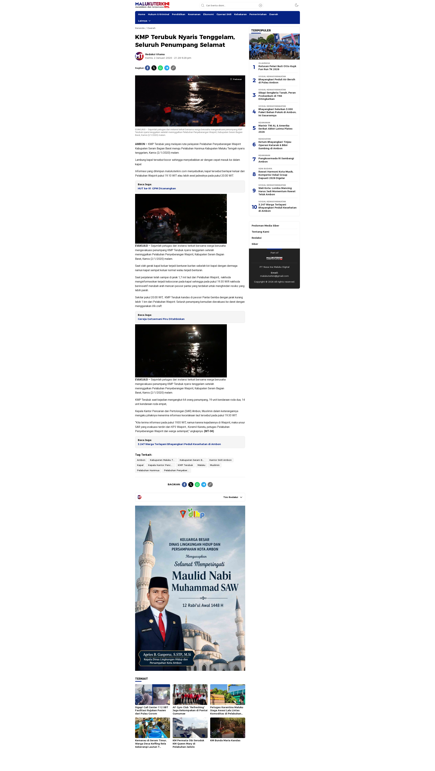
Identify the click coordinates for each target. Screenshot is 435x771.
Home (141, 14)
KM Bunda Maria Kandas (225, 740)
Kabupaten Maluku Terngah (163, 460)
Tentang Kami (260, 231)
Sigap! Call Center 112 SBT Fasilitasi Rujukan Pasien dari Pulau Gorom (151, 710)
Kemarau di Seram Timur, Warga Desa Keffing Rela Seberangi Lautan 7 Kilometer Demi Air (151, 745)
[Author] (139, 56)
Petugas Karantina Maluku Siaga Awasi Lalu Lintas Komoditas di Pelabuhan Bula (226, 712)
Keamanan (194, 14)
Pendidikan (178, 14)
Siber (255, 244)
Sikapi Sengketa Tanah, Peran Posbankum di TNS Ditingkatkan (277, 95)
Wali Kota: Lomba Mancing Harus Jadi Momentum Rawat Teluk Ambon (276, 191)
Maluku (201, 465)
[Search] (260, 5)
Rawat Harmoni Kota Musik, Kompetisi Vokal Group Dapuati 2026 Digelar (275, 174)
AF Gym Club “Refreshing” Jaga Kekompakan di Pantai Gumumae (190, 710)
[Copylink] (173, 67)
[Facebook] (147, 67)
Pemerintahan (258, 14)
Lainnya (142, 20)
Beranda (140, 28)
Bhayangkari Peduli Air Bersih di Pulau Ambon (276, 81)
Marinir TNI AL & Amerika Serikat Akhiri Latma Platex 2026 (275, 128)
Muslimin (215, 465)
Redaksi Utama (155, 54)
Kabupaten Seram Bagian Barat (193, 460)
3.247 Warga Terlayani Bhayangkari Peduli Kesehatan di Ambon (179, 444)
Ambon (141, 460)
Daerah (273, 14)
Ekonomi (208, 14)
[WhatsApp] (160, 67)
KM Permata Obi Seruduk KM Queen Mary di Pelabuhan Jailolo (188, 743)
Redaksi (257, 238)
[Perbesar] (190, 124)
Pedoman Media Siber (265, 225)
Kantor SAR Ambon (220, 460)
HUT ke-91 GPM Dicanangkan (157, 188)
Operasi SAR (223, 14)
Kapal (140, 465)
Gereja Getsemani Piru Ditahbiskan (161, 319)
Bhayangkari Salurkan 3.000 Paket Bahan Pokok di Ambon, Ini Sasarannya (277, 112)
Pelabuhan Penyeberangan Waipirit (177, 470)
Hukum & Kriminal (158, 14)
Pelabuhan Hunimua (148, 470)
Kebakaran (240, 14)
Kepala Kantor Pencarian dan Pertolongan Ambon (161, 465)
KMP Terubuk (185, 465)
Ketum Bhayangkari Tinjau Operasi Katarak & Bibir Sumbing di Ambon (274, 145)
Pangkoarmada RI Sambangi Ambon (276, 160)
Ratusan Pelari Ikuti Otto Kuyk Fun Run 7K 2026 (277, 68)
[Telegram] (166, 67)
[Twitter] (153, 67)
